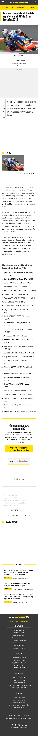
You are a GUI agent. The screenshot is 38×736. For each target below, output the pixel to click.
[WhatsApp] (4, 102)
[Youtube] (25, 725)
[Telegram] (4, 108)
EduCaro (15, 578)
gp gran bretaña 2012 (10, 498)
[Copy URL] (4, 117)
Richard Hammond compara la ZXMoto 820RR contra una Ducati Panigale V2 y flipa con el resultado (19, 596)
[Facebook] (4, 111)
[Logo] (19, 2)
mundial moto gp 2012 (18, 503)
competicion (16, 510)
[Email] (4, 105)
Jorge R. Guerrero (17, 589)
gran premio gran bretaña (12, 500)
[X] (4, 114)
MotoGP (6, 503)
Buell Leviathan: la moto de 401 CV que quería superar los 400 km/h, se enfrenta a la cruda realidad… (18, 572)
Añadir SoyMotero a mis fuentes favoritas (19, 448)
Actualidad (7, 578)
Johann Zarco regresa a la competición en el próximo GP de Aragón (18, 584)
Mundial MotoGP (9, 505)
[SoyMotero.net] (13, 60)
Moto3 (24, 500)
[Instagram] (15, 725)
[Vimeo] (22, 725)
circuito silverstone (13, 495)
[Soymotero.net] (19, 617)
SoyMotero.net (20, 60)
